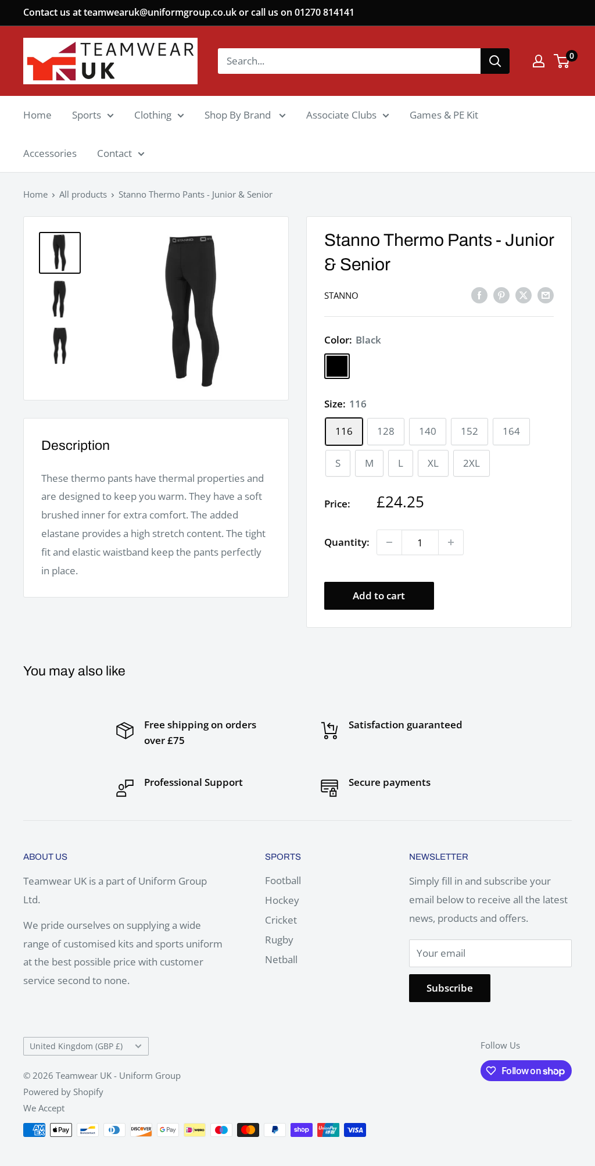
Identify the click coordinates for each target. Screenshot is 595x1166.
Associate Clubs (341, 114)
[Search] (495, 61)
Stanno (341, 295)
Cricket (281, 920)
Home (37, 114)
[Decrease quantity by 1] (389, 542)
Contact (114, 153)
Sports (86, 114)
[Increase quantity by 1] (451, 542)
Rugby (279, 939)
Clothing (152, 114)
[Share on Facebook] (479, 294)
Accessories (50, 153)
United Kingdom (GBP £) (76, 1045)
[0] (562, 61)
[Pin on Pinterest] (501, 294)
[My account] (538, 61)
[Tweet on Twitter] (523, 294)
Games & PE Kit (444, 114)
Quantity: (347, 542)
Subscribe (449, 988)
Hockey (282, 900)
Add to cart (379, 595)
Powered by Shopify (63, 1091)
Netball (281, 959)
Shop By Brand (239, 114)
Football (283, 880)
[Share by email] (545, 294)
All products (83, 194)
